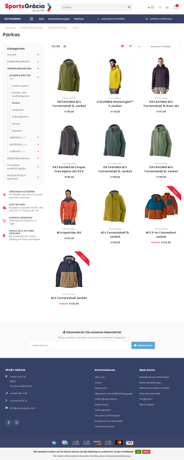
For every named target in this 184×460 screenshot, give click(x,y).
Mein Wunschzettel (149, 393)
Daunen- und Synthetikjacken (20, 94)
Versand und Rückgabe (107, 415)
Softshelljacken (20, 116)
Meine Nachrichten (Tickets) (154, 388)
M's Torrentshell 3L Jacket (115, 235)
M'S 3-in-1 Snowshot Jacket (161, 235)
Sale (41, 18)
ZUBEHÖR (17, 151)
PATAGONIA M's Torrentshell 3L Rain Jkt (161, 104)
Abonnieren (144, 345)
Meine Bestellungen (150, 382)
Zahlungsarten (103, 409)
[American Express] (54, 442)
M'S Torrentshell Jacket (69, 298)
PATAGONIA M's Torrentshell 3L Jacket (69, 104)
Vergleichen (145, 399)
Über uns (100, 377)
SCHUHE (11, 54)
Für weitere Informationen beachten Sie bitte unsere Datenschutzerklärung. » (92, 456)
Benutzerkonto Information (154, 377)
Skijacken (17, 130)
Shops (98, 382)
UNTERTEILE (18, 144)
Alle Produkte (146, 404)
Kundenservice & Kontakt (108, 421)
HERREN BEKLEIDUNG (19, 68)
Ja (138, 451)
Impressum (101, 388)
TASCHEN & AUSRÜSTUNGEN (16, 167)
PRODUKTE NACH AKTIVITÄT (16, 177)
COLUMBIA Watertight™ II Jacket (115, 104)
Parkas (16, 102)
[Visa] (129, 442)
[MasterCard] (118, 442)
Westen (16, 123)
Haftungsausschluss (106, 399)
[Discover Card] (97, 442)
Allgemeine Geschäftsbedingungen (114, 393)
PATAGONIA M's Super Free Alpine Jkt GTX (69, 169)
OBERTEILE (18, 137)
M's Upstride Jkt (69, 233)
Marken (79, 18)
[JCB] (108, 442)
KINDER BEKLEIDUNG (18, 158)
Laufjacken (18, 109)
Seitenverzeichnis (104, 426)
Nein (146, 451)
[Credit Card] (65, 442)
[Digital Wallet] (75, 442)
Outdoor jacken (20, 85)
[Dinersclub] (86, 442)
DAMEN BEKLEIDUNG (18, 61)
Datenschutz (102, 404)
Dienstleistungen (59, 18)
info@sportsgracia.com (22, 408)
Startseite (10, 27)
